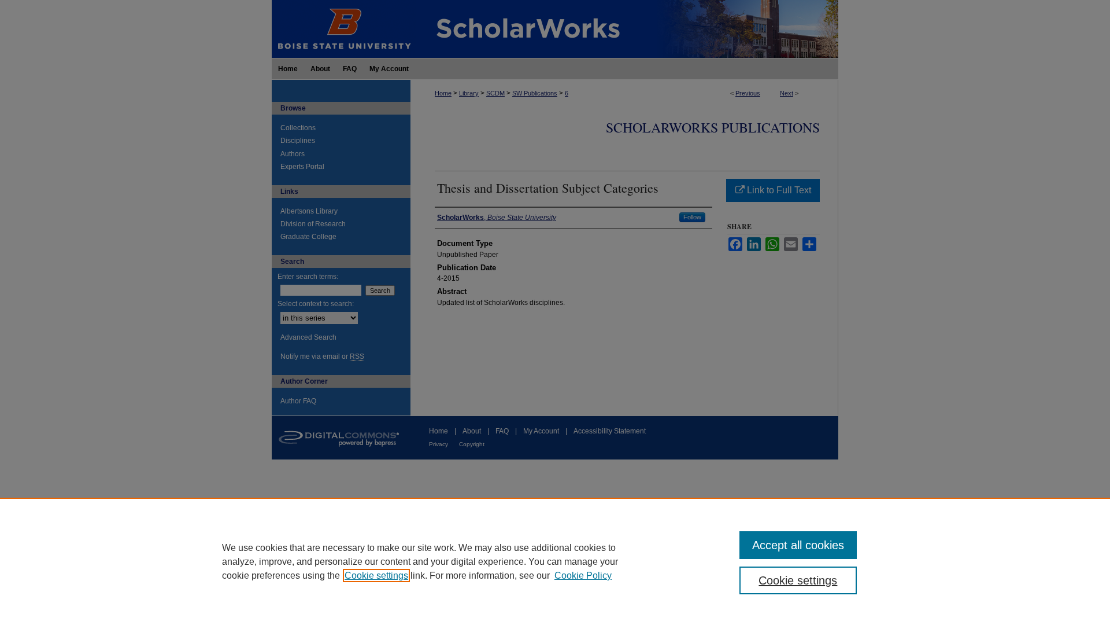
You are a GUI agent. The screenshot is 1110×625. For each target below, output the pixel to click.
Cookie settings (376, 575)
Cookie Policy (583, 575)
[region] (555, 561)
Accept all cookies (798, 545)
